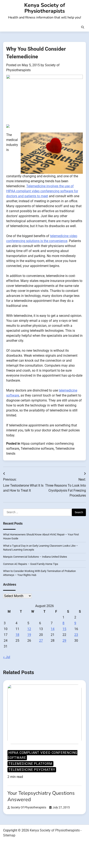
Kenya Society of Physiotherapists (44, 8)
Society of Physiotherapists (28, 807)
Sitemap (9, 835)
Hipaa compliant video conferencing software (42, 755)
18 (17, 635)
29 (64, 641)
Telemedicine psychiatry (31, 770)
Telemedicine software (37, 448)
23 (76, 635)
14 (52, 629)
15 (64, 629)
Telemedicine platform (30, 764)
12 (29, 629)
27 (41, 641)
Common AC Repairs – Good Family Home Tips (30, 564)
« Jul (6, 657)
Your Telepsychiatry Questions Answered (41, 796)
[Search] (82, 27)
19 (29, 635)
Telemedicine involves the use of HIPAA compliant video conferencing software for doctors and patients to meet (42, 191)
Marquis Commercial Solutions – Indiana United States (35, 556)
